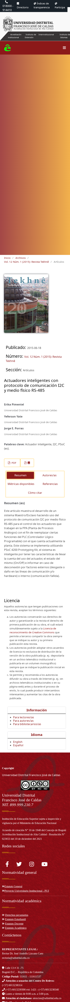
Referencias (50, 484)
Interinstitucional (46, 34)
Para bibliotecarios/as (27, 724)
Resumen (20, 475)
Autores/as (49, 475)
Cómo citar (35, 493)
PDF (13, 462)
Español (18, 745)
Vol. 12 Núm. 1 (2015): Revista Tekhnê (26, 261)
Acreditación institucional (14, 36)
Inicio (7, 257)
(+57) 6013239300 (15, 989)
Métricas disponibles (21, 484)
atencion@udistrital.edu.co (33, 998)
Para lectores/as (23, 717)
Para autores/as (23, 721)
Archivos (20, 257)
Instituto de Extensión (30, 36)
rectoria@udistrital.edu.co (16, 957)
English (17, 742)
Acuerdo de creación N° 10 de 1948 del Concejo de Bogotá (34, 830)
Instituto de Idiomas (65, 36)
